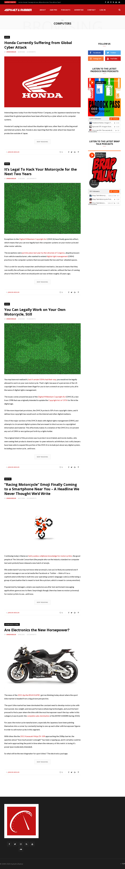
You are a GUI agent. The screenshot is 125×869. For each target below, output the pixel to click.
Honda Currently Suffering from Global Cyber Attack (38, 45)
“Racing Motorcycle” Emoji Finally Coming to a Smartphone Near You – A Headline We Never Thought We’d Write (41, 489)
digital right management (57, 256)
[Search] (119, 9)
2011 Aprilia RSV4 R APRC (29, 695)
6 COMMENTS (31, 52)
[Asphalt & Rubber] (18, 10)
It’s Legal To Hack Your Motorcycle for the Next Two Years (40, 171)
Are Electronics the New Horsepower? (36, 630)
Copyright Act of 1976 (57, 400)
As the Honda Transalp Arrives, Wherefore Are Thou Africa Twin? (40, 2)
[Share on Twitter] (71, 152)
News (7, 37)
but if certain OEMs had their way (42, 379)
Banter (8, 479)
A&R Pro (53, 10)
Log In (102, 10)
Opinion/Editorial (12, 624)
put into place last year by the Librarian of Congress (43, 253)
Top (123, 864)
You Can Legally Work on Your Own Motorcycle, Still (35, 311)
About (43, 10)
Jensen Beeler (11, 52)
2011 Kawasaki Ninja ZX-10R (32, 736)
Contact (91, 10)
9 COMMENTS (31, 319)
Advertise (78, 10)
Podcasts (65, 10)
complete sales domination (38, 716)
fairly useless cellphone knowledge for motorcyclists (50, 556)
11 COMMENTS (31, 498)
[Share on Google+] (75, 152)
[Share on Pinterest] (78, 152)
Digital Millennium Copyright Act (33, 239)
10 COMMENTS (31, 178)
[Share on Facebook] (68, 152)
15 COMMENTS (31, 634)
